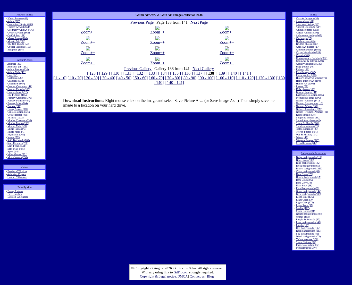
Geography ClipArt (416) (20, 29)
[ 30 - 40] (107, 78)
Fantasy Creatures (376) (19, 97)
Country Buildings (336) (309, 63)
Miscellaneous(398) (17, 157)
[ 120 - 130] (265, 78)
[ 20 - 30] (91, 78)
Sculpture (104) (15, 49)
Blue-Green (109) (305, 160)
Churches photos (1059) (308, 49)
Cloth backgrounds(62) (308, 171)
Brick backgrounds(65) (308, 165)
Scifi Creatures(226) (17, 143)
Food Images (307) (306, 72)
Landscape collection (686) (310, 94)
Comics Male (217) (17, 92)
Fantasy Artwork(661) (18, 26)
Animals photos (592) (307, 29)
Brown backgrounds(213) (309, 168)
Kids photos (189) (305, 89)
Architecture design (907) (309, 35)
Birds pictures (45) (305, 41)
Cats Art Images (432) (307, 18)
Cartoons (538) (15, 77)
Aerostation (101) (305, 21)
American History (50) (307, 24)
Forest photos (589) (306, 75)
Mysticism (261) (16, 134)
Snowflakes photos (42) (308, 120)
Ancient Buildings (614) (308, 26)
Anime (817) (13, 21)
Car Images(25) (304, 38)
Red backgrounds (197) (308, 228)
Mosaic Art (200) (16, 41)
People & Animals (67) (308, 219)
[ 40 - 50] (123, 78)
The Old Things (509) (18, 43)
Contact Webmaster (17, 177)
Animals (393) (14, 63)
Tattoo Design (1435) (307, 128)
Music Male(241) (16, 131)
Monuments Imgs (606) (308, 97)
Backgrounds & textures (313, 153)
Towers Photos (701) (306, 131)
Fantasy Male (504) (17, 103)
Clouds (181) (303, 55)
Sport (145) (13, 151)
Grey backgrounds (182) (308, 194)
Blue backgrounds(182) (308, 162)
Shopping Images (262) (308, 117)
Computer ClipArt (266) (20, 24)
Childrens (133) (15, 80)
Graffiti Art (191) (16, 35)
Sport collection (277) (307, 126)
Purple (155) (302, 225)
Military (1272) (15, 117)
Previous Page (142, 22)
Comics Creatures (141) (19, 86)
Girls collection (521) (18, 111)
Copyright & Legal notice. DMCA (163, 276)
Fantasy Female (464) (18, 100)
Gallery (203, 68)
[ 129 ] (104, 73)
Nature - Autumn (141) (308, 100)
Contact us (197, 276)
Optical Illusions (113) (19, 46)
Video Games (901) (17, 154)
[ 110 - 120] (245, 78)
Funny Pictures (15, 191)
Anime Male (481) (16, 72)
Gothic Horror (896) (17, 114)
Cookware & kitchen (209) (310, 60)
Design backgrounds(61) (308, 177)
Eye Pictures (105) (17, 94)
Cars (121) (12, 75)
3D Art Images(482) (17, 18)
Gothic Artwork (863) (18, 32)
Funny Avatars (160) (17, 109)
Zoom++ (88, 32)
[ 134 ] (163, 73)
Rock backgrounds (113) (308, 230)
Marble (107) (302, 208)
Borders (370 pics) (17, 171)
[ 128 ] (92, 73)
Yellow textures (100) (307, 239)
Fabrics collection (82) (307, 245)
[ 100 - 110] (225, 78)
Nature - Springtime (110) (309, 103)
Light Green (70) (304, 199)
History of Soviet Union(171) (311, 77)
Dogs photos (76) (305, 66)
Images (313, 14)
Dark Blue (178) (304, 174)
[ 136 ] (187, 73)
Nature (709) (13, 137)
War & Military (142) (307, 134)
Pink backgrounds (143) (308, 222)
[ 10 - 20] (75, 78)
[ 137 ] (199, 73)
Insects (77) (302, 86)
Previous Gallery (138, 68)
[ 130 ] (116, 73)
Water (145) (302, 137)
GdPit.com (181, 272)
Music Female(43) (16, 128)
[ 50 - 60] (140, 78)
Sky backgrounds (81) (307, 233)
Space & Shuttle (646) (307, 123)
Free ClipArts (14, 194)
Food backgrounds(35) (307, 188)
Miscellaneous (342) (306, 143)
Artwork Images (24, 14)
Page (199, 22)
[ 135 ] (175, 73)
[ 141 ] (245, 73)
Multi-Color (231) (305, 211)
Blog (210, 276)
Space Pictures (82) (306, 242)
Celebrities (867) (16, 83)
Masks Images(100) (17, 38)
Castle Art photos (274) (308, 46)
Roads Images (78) (305, 114)
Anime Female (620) (18, 69)
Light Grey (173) (305, 202)
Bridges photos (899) (307, 43)
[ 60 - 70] (156, 78)
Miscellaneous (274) (306, 247)
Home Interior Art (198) (308, 80)
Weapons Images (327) (307, 140)
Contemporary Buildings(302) (311, 58)
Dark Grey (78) (304, 182)
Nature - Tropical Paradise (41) (312, 111)
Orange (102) (302, 216)
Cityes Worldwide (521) (308, 52)
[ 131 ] (128, 73)
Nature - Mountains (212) (309, 109)
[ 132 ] (140, 73)
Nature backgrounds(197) (309, 213)
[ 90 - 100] (206, 78)
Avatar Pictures (24, 59)
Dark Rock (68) (304, 185)
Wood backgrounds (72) (308, 236)
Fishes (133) (302, 69)
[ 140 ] (233, 73)
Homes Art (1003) (305, 83)
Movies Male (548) (17, 126)
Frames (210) (14, 106)
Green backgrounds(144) (308, 191)
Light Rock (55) (304, 205)
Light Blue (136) (305, 196)
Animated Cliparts (16, 174)
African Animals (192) (307, 32)
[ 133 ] (151, 73)
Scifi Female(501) (16, 145)
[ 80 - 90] (188, 78)
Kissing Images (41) (306, 92)
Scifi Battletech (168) (18, 140)
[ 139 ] (221, 73)
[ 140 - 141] (174, 82)
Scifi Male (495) (15, 148)
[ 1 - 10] (59, 78)
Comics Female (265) (18, 89)
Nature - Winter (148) (307, 106)
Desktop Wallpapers (17, 196)
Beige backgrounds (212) (309, 157)
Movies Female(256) (18, 123)
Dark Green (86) (304, 179)
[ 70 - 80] (172, 78)
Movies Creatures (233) (19, 120)
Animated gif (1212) (17, 66)
